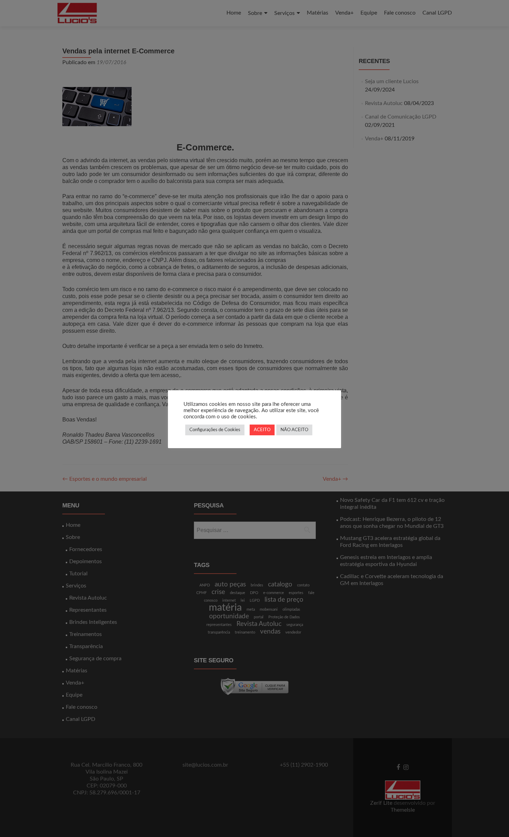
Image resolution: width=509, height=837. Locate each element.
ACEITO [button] (262, 430)
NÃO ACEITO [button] (294, 430)
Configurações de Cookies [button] (214, 430)
